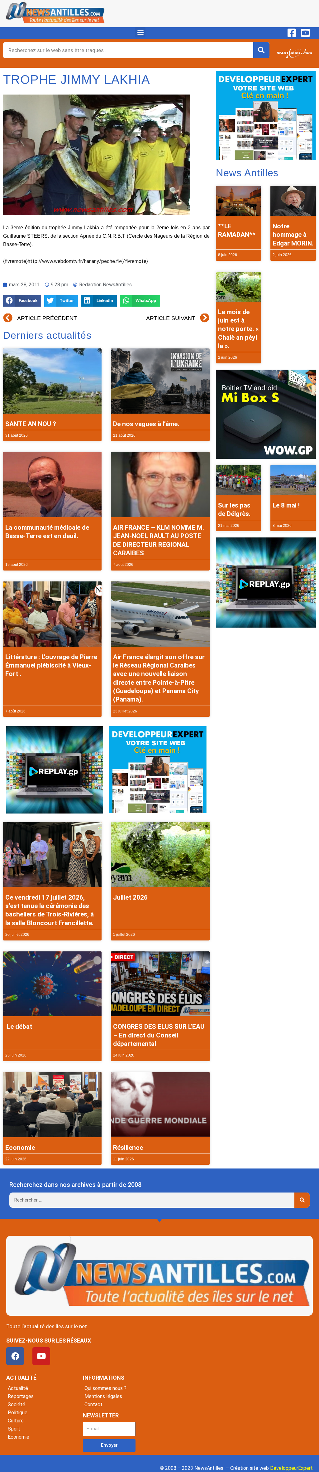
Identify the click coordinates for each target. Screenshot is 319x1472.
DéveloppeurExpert (291, 1468)
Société (16, 1404)
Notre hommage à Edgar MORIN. (293, 234)
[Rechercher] (261, 50)
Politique (17, 1413)
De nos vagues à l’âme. (146, 424)
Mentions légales (103, 1396)
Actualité (18, 1388)
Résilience (128, 1147)
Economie (20, 1147)
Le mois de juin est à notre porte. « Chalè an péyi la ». (238, 329)
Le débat (18, 1026)
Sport (14, 1429)
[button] (140, 32)
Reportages (21, 1396)
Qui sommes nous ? (105, 1388)
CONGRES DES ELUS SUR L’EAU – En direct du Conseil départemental (158, 1035)
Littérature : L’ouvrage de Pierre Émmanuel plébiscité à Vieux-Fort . (51, 665)
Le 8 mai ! (286, 505)
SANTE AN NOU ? (30, 424)
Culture (16, 1421)
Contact (93, 1404)
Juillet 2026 (130, 897)
